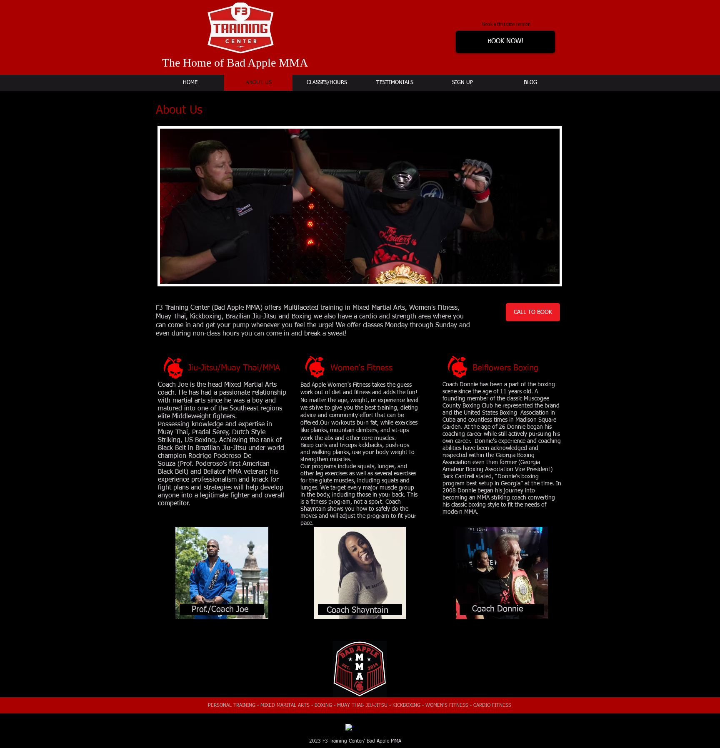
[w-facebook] (349, 728)
